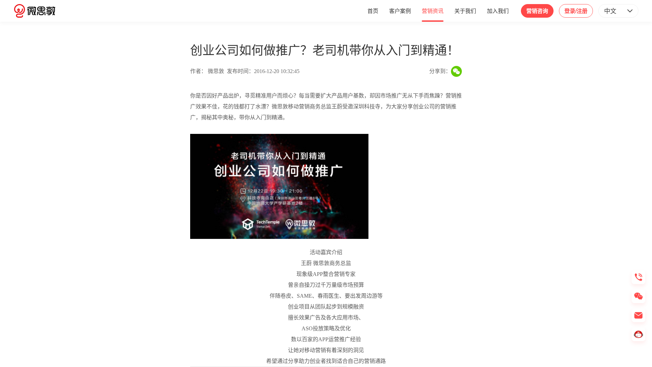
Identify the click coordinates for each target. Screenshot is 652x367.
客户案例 (400, 11)
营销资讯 (432, 11)
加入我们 (498, 11)
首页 (372, 11)
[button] (618, 11)
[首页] (35, 11)
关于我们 (465, 11)
